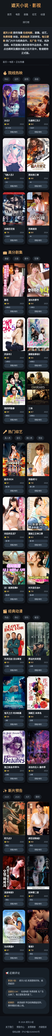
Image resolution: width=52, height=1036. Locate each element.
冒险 (26, 617)
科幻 (6, 79)
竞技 (40, 438)
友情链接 (31, 1027)
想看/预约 (13, 132)
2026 (17, 797)
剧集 (26, 14)
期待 (38, 797)
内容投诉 (43, 1027)
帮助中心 (20, 1027)
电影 (18, 14)
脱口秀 (29, 438)
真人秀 (7, 438)
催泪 (36, 617)
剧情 (26, 79)
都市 (26, 258)
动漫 (42, 14)
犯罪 (36, 258)
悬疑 (6, 258)
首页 (9, 14)
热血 (6, 617)
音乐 (18, 438)
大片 (28, 797)
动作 (16, 79)
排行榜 (26, 22)
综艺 (34, 14)
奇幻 (16, 617)
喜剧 (36, 79)
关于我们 (9, 1027)
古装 (16, 258)
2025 (7, 797)
